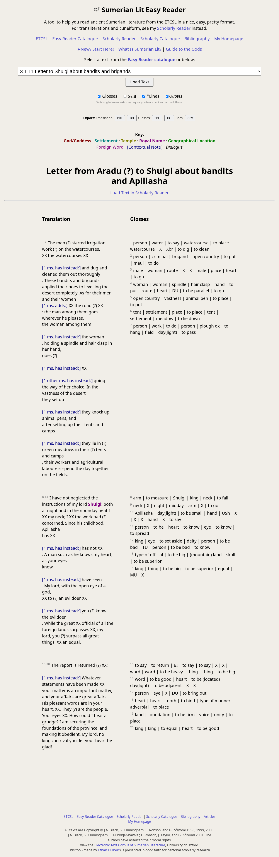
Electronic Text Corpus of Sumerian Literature (129, 845)
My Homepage (228, 39)
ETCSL (42, 39)
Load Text (139, 82)
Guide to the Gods (184, 49)
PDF (119, 118)
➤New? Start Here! (95, 49)
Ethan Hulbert (109, 850)
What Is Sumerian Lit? (139, 49)
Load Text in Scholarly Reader (139, 193)
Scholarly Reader (174, 28)
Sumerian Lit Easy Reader (143, 9)
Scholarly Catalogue (160, 39)
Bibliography (197, 39)
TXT (131, 118)
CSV (190, 118)
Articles (209, 816)
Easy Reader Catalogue (75, 39)
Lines (153, 96)
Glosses (109, 96)
